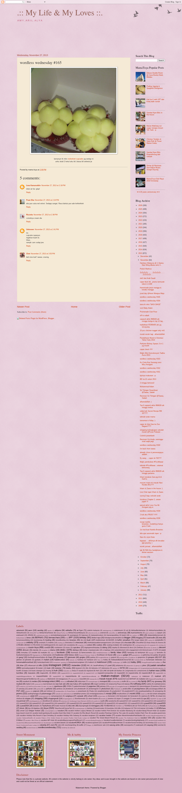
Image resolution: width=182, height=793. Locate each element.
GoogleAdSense (103, 657)
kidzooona (105, 668)
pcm (164, 686)
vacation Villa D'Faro (32, 720)
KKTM (122, 668)
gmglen (82, 657)
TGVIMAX (119, 706)
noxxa (127, 684)
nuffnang (137, 684)
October (143, 557)
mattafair (142, 679)
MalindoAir (51, 679)
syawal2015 (36, 703)
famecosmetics (86, 652)
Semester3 (134, 696)
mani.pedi (74, 679)
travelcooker (99, 708)
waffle (81, 725)
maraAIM (82, 679)
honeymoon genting (59, 662)
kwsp (74, 670)
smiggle (127, 698)
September (144, 561)
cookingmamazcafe (141, 645)
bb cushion (133, 635)
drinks (63, 650)
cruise (67, 647)
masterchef (122, 679)
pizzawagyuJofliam (156, 689)
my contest (132, 681)
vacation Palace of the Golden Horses (48, 718)
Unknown (30, 229)
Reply (28, 192)
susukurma (112, 701)
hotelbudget (116, 662)
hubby (133, 662)
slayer (118, 698)
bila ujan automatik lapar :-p (150, 533)
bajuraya (85, 635)
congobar (81, 645)
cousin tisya (33, 647)
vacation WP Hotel (47, 720)
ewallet (34, 652)
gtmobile (28, 660)
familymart (141, 652)
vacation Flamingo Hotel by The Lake (112, 713)
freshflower (101, 655)
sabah (32, 696)
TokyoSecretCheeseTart (63, 708)
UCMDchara (161, 708)
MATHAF (133, 679)
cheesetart (79, 643)
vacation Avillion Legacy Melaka (80, 710)
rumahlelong (23, 696)
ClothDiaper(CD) (49, 645)
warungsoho (128, 725)
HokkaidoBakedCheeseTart (121, 660)
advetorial (20, 630)
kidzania (95, 668)
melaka (34, 681)
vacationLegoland (91, 722)
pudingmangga (33, 693)
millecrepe (81, 681)
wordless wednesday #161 (150, 372)
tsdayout (127, 708)
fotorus (71, 655)
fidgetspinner (37, 655)
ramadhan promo (79, 693)
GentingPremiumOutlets (36, 657)
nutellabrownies (160, 684)
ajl (127, 630)
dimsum (26, 650)
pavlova (156, 686)
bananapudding (113, 635)
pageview (92, 686)
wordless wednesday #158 (150, 518)
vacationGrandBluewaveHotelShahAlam (28, 722)
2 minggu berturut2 (147, 383)
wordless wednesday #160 (150, 445)
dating (104, 647)
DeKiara (140, 647)
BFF (71, 637)
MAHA (54, 673)
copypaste (152, 645)
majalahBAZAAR (78, 673)
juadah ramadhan (158, 665)
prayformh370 (130, 691)
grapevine (141, 657)
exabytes (44, 652)
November (144, 260)
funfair (119, 655)
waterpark (139, 725)
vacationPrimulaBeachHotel (112, 722)
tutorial (142, 708)
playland (28, 691)
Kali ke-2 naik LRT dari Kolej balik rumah (155, 100)
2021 (140, 224)
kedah (40, 668)
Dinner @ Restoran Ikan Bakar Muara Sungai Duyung (154, 168)
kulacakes (66, 670)
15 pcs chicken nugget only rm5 (152, 330)
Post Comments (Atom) (37, 312)
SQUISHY (153, 698)
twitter (151, 708)
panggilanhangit (122, 686)
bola (160, 638)
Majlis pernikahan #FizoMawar (151, 462)
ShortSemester (80, 698)
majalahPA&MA (42, 676)
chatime (51, 642)
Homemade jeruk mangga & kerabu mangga (150, 289)
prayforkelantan (103, 691)
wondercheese (31, 727)
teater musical (60, 706)
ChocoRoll (139, 642)
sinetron (111, 698)
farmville (160, 652)
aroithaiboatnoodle (42, 635)
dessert (162, 647)
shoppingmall (53, 699)
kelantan (58, 668)
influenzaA (32, 665)
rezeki (132, 693)
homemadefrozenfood (24, 662)
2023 (140, 216)
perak (31, 689)
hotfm (125, 662)
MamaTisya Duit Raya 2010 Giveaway (155, 180)
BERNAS (39, 637)
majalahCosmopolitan (106, 673)
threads (163, 706)
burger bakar (139, 640)
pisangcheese (139, 689)
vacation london (105, 715)
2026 (140, 205)
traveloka (110, 708)
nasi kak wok (61, 684)
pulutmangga (46, 694)
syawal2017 (61, 703)
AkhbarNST (33, 633)
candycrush (19, 642)
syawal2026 (24, 706)
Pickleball (117, 689)
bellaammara (20, 637)
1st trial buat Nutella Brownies (151, 530)
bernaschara (54, 637)
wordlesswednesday (47, 727)
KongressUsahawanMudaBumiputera (152, 668)
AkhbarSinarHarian (46, 633)
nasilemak (86, 684)
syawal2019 (87, 703)
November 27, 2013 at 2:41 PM (47, 229)
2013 (140, 253)
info (40, 665)
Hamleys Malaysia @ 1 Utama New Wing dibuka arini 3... (151, 264)
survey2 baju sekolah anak (150, 496)
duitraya (76, 650)
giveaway (60, 657)
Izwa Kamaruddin (33, 185)
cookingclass (127, 645)
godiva (92, 657)
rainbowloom (67, 693)
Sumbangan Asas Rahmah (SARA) (80, 701)
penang (22, 689)
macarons (32, 673)
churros (160, 642)
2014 (140, 250)
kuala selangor (37, 670)
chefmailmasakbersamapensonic (99, 642)
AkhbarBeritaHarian (138, 630)
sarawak (80, 696)
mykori (28, 684)
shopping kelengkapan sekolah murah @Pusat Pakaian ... (152, 431)
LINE (105, 670)
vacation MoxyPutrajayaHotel (155, 715)
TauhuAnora (46, 706)
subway (55, 701)
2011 (140, 598)
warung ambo (115, 725)
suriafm (95, 701)
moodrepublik (115, 681)
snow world (136, 698)
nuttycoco (23, 686)
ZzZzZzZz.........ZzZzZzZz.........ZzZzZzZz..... (152, 274)
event (163, 650)
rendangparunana (96, 693)
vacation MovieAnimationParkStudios (129, 715)
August (143, 564)
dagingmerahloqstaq (91, 647)
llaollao (119, 670)
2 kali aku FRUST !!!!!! (148, 515)
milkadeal (70, 681)
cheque (117, 642)
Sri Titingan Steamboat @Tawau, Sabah (149, 391)
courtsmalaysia (20, 647)
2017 (140, 238)
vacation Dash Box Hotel (61, 713)
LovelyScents (141, 670)
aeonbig (40, 630)
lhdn (97, 670)
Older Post (124, 306)
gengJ (21, 657)
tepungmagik (83, 706)
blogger (127, 637)
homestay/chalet (43, 662)
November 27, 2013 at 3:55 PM (43, 254)
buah (89, 640)
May (142, 575)
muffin (124, 681)
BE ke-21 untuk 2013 (148, 379)
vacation (60, 711)
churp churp (150, 642)
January (143, 590)
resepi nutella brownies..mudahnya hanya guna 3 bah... (151, 524)
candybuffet (159, 640)
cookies (99, 645)
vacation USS (145, 718)
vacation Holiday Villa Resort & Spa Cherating (37, 715)
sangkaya (69, 696)
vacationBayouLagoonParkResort (69, 720)
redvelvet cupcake (75, 159)
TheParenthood (152, 706)
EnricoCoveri (147, 650)
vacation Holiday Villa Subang (68, 715)
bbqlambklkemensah (155, 635)
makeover (146, 676)
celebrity (29, 642)
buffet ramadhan (123, 640)
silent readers (93, 698)
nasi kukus (74, 684)
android (103, 633)
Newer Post (23, 306)
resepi (108, 693)
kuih (56, 670)
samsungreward (43, 696)
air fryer (80, 630)
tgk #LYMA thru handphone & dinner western (151, 551)
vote (59, 725)
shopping (39, 698)
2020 (140, 227)
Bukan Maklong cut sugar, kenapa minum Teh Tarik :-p (155, 128)
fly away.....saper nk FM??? (150, 458)
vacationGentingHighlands (135, 720)
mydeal (19, 684)
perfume (49, 689)
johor (144, 665)
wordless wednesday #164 (150, 301)
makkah (158, 676)
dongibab (45, 650)
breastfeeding (61, 640)
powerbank (82, 691)
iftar (164, 662)
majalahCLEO (90, 673)
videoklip (43, 725)
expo (52, 652)
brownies (73, 640)
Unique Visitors (35, 711)
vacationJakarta (60, 722)
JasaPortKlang (98, 665)
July (142, 568)
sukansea (64, 701)
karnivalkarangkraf (28, 668)
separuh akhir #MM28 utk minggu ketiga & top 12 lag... (152, 320)
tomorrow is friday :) (147, 420)
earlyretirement (119, 650)
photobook (69, 689)
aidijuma (58, 630)
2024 (140, 213)
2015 (140, 246)
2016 (140, 242)
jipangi (138, 665)
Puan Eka (30, 200)
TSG (135, 708)
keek (49, 668)
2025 (140, 209)
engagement (134, 650)
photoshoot (105, 689)
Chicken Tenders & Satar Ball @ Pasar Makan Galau (154, 141)
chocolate (128, 643)
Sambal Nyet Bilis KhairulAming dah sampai (153, 154)
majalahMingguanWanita (24, 676)
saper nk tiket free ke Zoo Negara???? (150, 425)
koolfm (18, 670)
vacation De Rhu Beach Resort (84, 713)
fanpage (151, 652)
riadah (143, 693)
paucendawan (145, 686)
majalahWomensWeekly (89, 676)
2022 (140, 220)
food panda (47, 655)
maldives (42, 679)
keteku (68, 668)
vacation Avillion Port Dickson (105, 710)
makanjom (135, 676)
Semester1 (112, 696)
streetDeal (46, 701)
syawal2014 (24, 703)
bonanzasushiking (23, 640)
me (17, 681)
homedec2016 (138, 660)
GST (160, 657)
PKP (18, 691)
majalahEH (121, 673)
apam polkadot (150, 633)
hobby (105, 660)
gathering (146, 655)
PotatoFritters (71, 691)
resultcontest (121, 693)
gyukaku (38, 660)
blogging (139, 638)
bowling (48, 640)
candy (150, 640)
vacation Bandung (126, 710)
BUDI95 (111, 640)
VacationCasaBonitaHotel (113, 720)
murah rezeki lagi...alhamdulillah (152, 334)
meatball (26, 681)
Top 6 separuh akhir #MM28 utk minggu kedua (152, 406)
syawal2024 (148, 703)
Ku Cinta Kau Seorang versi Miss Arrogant (150, 363)
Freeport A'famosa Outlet (86, 655)
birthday (82, 637)
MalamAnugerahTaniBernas (26, 679)
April (142, 579)
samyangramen (56, 696)
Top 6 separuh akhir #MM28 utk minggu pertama (152, 472)
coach (60, 645)
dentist (148, 647)
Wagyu (89, 725)
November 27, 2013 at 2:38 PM (46, 215)
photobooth (81, 689)
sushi (102, 701)
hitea (98, 660)
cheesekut (68, 642)
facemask (74, 652)
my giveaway (157, 681)
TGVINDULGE (129, 706)
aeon (30, 630)
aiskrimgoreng (107, 630)
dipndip (36, 650)
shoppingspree (67, 698)
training (89, 708)
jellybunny (119, 665)
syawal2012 (148, 701)
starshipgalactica (35, 701)
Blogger (103, 788)
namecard (38, 684)
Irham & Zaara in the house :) (151, 488)
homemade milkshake (154, 660)
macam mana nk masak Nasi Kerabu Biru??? (151, 484)
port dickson (48, 691)
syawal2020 (99, 703)
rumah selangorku (159, 693)
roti (148, 693)
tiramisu (37, 708)
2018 (140, 235)
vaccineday (149, 722)
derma (155, 647)
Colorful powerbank (147, 436)
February (144, 586)
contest (89, 645)
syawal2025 (161, 703)
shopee (28, 699)
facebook (61, 652)
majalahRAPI (57, 676)
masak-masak (105, 679)
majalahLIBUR (147, 673)
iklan (22, 665)
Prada (91, 691)
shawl (160, 696)
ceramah (42, 642)
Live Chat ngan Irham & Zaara (151, 492)
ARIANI (30, 635)
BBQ (141, 635)
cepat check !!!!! (146, 349)
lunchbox (19, 673)
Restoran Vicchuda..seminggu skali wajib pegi (151, 440)
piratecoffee (127, 689)
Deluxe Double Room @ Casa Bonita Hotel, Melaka (155, 75)
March (143, 583)
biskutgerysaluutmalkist (112, 637)
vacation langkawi (88, 715)
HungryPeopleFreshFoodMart (151, 662)
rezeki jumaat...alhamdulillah (151, 546)
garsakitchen (136, 655)
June (142, 572)
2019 (140, 231)
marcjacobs (93, 679)
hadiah (46, 660)
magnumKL (44, 673)
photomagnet (93, 689)
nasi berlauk (47, 684)
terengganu (95, 706)
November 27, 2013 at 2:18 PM (53, 185)
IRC (88, 665)
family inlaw (116, 652)
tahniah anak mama (147, 417)
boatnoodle (151, 638)
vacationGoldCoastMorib (156, 720)
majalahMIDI (159, 673)
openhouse (58, 686)
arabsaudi (20, 635)
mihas (62, 681)
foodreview (59, 655)
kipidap (115, 668)
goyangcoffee (123, 657)
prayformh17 (116, 691)
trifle (119, 708)
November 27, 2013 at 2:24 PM (47, 200)
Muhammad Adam (147, 387)
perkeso (59, 689)
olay (50, 686)
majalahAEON (65, 673)
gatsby (155, 655)
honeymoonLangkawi (76, 662)
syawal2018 (74, 703)
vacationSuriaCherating (133, 722)
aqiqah (159, 633)
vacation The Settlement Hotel (128, 718)
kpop (26, 670)
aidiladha (68, 630)
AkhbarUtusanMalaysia (76, 633)
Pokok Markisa (145, 269)
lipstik (112, 670)
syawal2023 (135, 703)
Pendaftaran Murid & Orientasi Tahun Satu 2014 (151, 339)
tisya (46, 708)
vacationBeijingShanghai (93, 720)
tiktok (22, 708)
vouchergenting (70, 725)
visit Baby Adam (146, 308)
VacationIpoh (48, 722)
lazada (81, 670)
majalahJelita (133, 673)
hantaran (90, 660)
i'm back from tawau (147, 449)
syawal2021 (111, 703)
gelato (163, 655)
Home (74, 306)
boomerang (38, 640)
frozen (110, 655)
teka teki (71, 706)
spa (144, 699)
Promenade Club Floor (148, 312)
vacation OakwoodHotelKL (24, 718)
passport (133, 686)
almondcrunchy (93, 633)
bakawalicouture (97, 635)
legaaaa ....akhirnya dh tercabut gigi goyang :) (152, 542)
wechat (160, 725)
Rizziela (29, 215)
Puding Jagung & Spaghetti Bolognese (155, 87)
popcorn (36, 691)
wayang (150, 725)
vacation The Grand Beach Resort (102, 718)
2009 (140, 606)
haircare (72, 660)
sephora (144, 696)
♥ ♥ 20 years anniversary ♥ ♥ (148, 192)
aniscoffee (112, 633)
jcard (110, 665)
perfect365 (40, 689)
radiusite (58, 693)
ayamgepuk (74, 635)
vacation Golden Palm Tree (138, 713)
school (89, 696)
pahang (103, 686)
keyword (79, 668)
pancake (112, 686)
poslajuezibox (60, 691)
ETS (156, 650)
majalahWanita (71, 676)
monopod (103, 681)
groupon (151, 657)
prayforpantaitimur (145, 691)
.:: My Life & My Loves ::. (60, 12)
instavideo (76, 665)
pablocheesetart (80, 686)
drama (52, 650)
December (144, 256)
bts (82, 640)
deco (131, 647)
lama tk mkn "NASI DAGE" (150, 304)
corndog (160, 645)
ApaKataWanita (136, 633)
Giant (50, 657)
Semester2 (123, 696)
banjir (124, 635)
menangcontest (48, 681)
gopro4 (113, 657)
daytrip (114, 647)
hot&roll (91, 662)
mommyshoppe (93, 681)
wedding (19, 728)
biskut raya (96, 638)
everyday (24, 652)
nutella (148, 684)
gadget (125, 655)
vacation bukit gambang (41, 713)
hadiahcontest (59, 660)
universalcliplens (50, 710)
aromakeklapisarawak (59, 635)
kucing (48, 670)
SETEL (152, 696)
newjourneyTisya (114, 684)
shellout (19, 698)
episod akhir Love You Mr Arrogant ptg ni (149, 506)
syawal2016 (49, 703)
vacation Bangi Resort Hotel (146, 710)
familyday (130, 652)
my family (142, 681)
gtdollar (19, 660)
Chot (28, 254)
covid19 (47, 647)
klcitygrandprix (133, 668)
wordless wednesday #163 (150, 359)
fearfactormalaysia (23, 655)
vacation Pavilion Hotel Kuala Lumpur (75, 718)
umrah (22, 710)
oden (44, 686)
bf (65, 637)
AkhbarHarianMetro (156, 630)
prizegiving (159, 691)
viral (52, 725)
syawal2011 (136, 701)
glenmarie (71, 657)
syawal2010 (123, 701)
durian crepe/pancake (91, 650)
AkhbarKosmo (21, 633)
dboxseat (123, 647)
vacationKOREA (74, 723)
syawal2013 (161, 701)
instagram (55, 665)
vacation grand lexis (158, 713)
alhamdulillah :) (145, 402)
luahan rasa (154, 670)
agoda (50, 630)
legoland (90, 670)
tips (29, 708)
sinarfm (103, 698)
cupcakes (76, 647)
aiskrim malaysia (93, 630)
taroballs (36, 706)
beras (29, 638)
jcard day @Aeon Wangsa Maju (152, 293)
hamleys (80, 660)
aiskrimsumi (118, 630)
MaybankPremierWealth (156, 679)
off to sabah (144, 315)
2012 (140, 595)
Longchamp (129, 670)
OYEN (69, 686)
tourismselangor (80, 708)
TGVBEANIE (108, 706)
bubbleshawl (100, 640)
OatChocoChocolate (34, 686)
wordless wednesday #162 (150, 368)
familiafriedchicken (102, 652)
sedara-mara (101, 696)
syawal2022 (122, 703)
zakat (71, 727)
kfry (87, 668)
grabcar (132, 657)
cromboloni (58, 647)
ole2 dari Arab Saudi (147, 278)
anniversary (122, 633)
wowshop (64, 727)
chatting (60, 642)
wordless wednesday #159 (150, 511)
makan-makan (110, 675)
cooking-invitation (113, 645)
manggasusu (63, 679)
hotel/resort (102, 662)
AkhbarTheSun (61, 633)
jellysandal (129, 665)
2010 (140, 602)
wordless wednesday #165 (150, 297)
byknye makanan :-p (148, 376)
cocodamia (71, 645)
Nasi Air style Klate (147, 537)
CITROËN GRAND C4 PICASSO (28, 645)
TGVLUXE (141, 706)
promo (19, 693)
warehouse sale (100, 725)
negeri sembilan (100, 684)
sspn (160, 698)
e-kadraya (106, 650)
